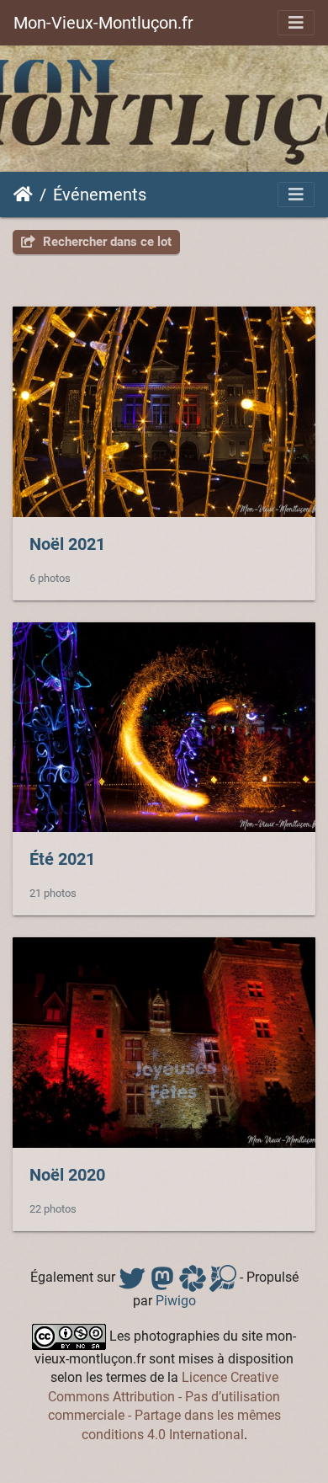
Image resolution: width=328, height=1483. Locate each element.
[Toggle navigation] (296, 22)
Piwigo (176, 1301)
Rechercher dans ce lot (106, 241)
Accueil (23, 194)
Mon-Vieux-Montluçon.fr (103, 23)
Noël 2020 (67, 1175)
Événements (99, 194)
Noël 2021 (67, 544)
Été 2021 (62, 859)
